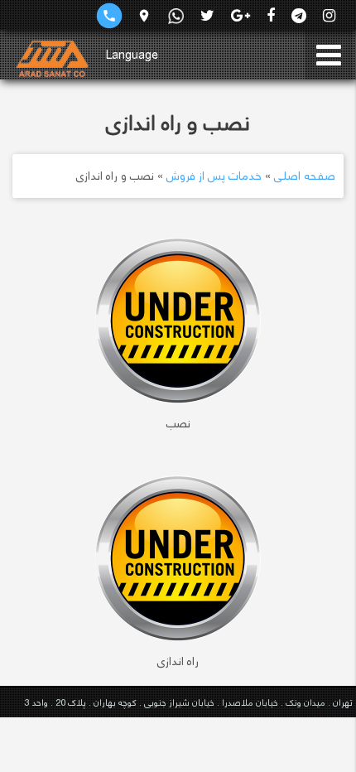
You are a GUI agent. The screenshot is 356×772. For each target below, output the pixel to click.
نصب (178, 423)
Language (132, 54)
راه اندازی (178, 661)
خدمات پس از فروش (214, 175)
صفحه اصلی (304, 175)
